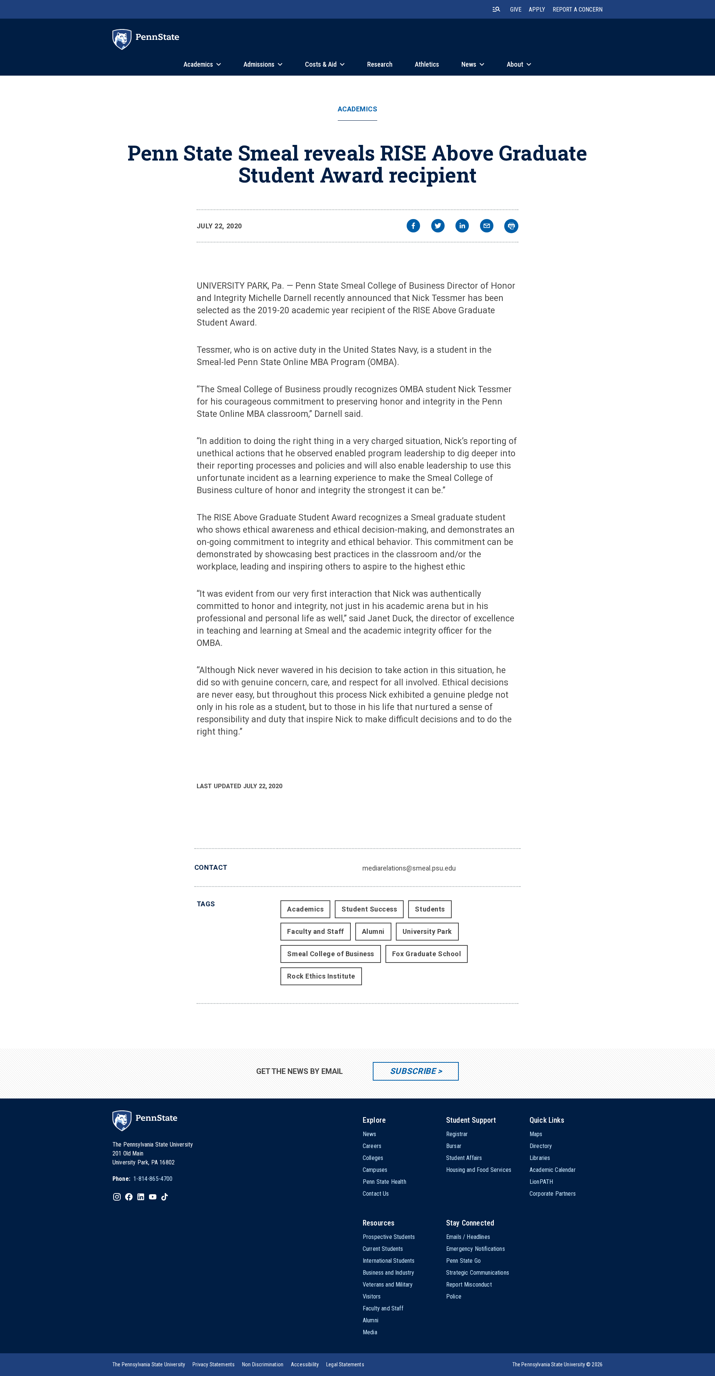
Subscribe (413, 1071)
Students (430, 909)
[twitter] (438, 226)
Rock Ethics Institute (321, 976)
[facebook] (413, 226)
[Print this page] (511, 226)
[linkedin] (462, 226)
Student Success (369, 909)
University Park (427, 931)
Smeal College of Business (330, 954)
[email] (486, 226)
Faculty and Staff (315, 931)
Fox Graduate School (426, 954)
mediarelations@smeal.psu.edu (409, 868)
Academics (358, 109)
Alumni (373, 931)
